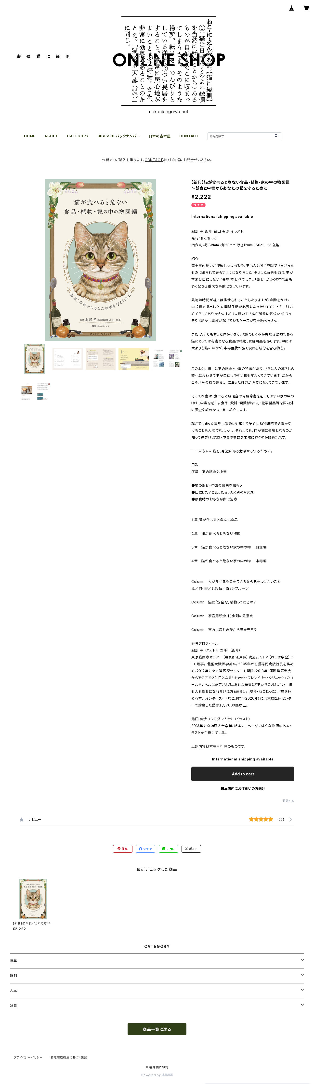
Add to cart (243, 773)
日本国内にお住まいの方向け (243, 788)
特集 (13, 961)
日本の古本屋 (160, 136)
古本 (13, 991)
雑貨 (13, 1006)
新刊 (13, 976)
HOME (30, 136)
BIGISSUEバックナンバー (119, 136)
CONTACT (189, 136)
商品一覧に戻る (157, 1029)
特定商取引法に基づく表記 (69, 1057)
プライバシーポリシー (28, 1057)
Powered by (151, 1075)
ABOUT (51, 136)
